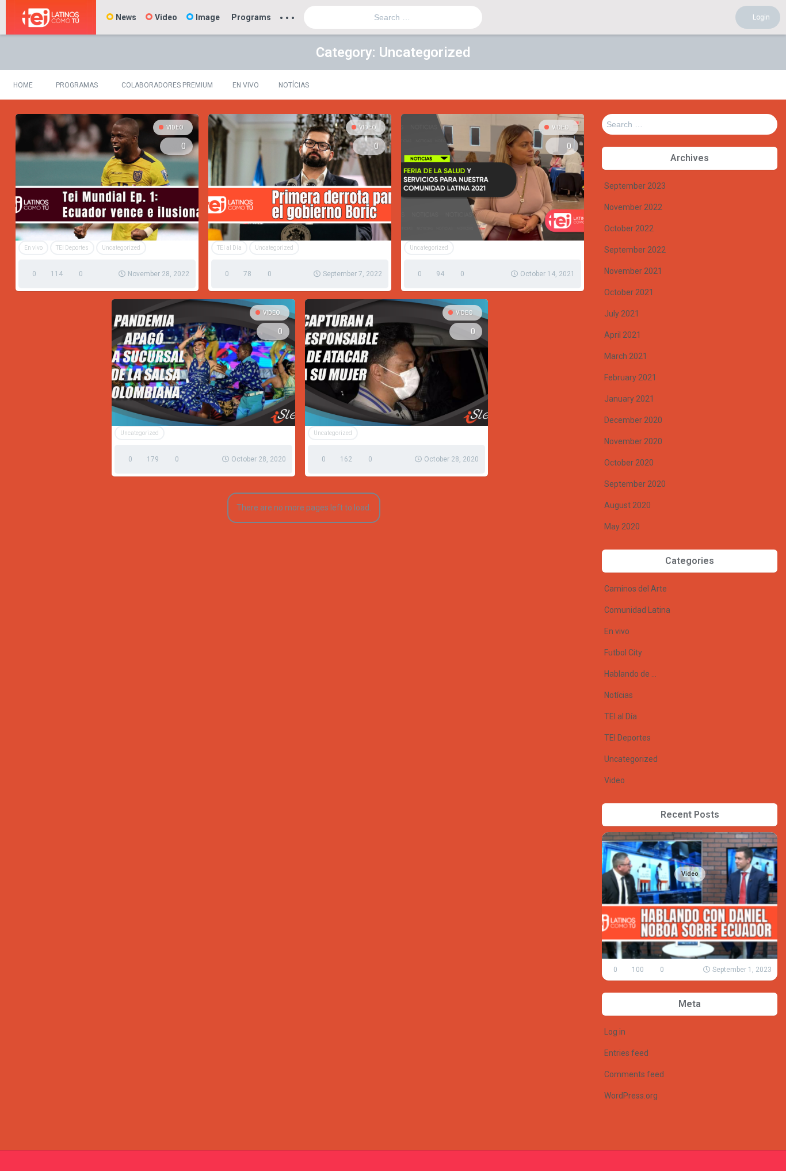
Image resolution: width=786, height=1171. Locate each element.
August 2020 (627, 505)
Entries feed (626, 1053)
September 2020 (635, 484)
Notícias (293, 85)
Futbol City (623, 652)
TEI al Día (229, 248)
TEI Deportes (72, 248)
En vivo (245, 85)
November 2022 (633, 207)
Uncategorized (121, 248)
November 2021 (633, 271)
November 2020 (633, 441)
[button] (767, 84)
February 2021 (630, 377)
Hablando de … (630, 673)
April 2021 (622, 335)
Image (208, 17)
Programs (251, 17)
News (126, 17)
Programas (77, 85)
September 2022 (635, 249)
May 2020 (622, 526)
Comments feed (634, 1074)
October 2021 (629, 292)
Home (23, 85)
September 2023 (635, 185)
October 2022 (629, 228)
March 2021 (625, 356)
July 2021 (621, 313)
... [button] (287, 15)
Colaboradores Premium (167, 85)
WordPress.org (631, 1095)
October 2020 (629, 462)
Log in (614, 1031)
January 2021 (629, 398)
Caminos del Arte (635, 588)
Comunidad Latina (637, 610)
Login (760, 17)
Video (166, 17)
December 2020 (633, 420)
